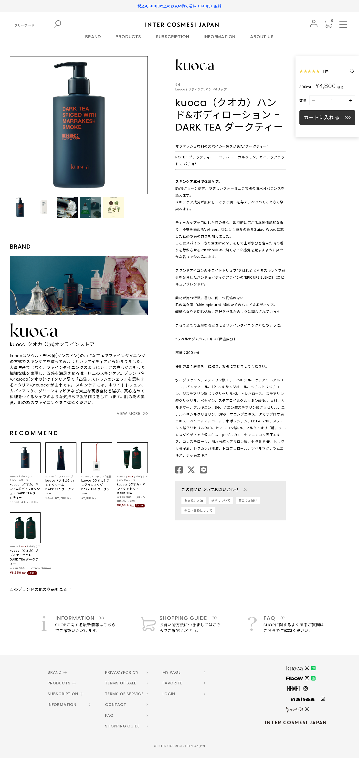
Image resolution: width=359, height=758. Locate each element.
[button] (20, 207)
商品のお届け (248, 500)
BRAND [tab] (55, 672)
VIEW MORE (128, 413)
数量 (303, 100)
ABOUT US (262, 36)
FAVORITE (172, 683)
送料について (220, 500)
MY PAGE (171, 672)
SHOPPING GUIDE (122, 726)
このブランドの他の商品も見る (38, 589)
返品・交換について (198, 510)
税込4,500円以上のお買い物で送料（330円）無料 (179, 6)
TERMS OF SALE (120, 683)
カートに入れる (321, 117)
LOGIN (168, 694)
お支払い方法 (193, 500)
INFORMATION (219, 36)
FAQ (109, 715)
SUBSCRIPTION (172, 36)
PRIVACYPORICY (121, 672)
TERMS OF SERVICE (124, 694)
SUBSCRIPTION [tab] (63, 694)
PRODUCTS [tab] (59, 683)
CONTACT (115, 704)
